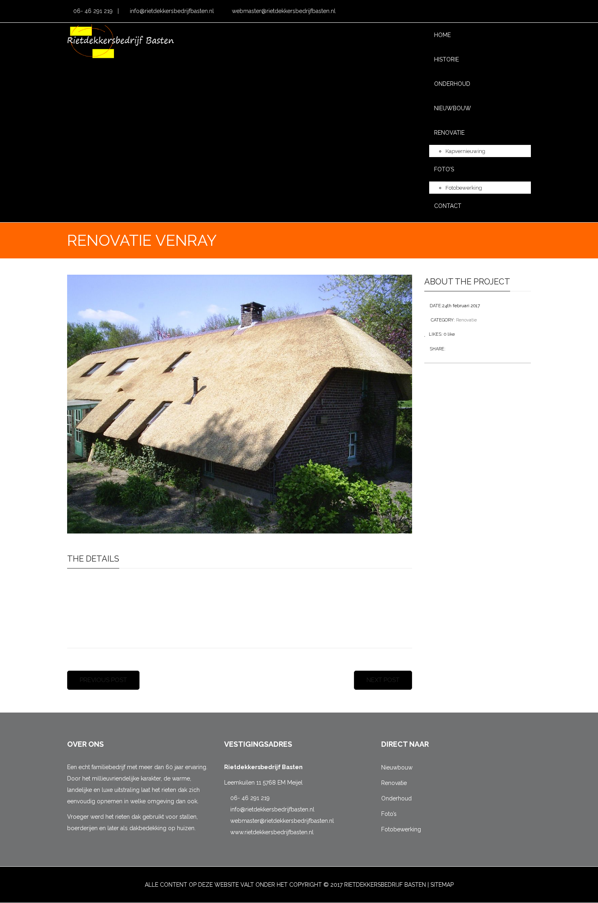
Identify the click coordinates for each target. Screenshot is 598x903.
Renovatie (466, 320)
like (449, 334)
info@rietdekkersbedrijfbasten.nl (171, 11)
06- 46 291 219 (92, 11)
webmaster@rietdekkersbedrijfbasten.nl (283, 11)
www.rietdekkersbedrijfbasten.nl (271, 832)
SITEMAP (442, 884)
